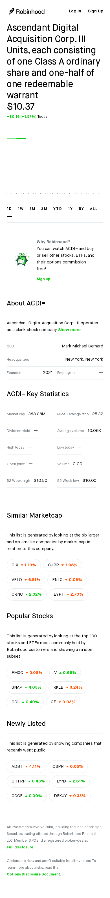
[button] (9, 211)
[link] (75, 11)
